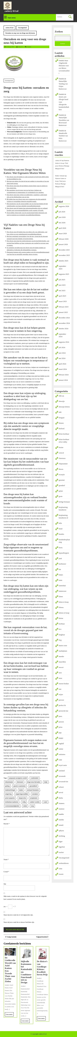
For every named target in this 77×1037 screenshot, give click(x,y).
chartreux (62, 458)
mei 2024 (62, 358)
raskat (61, 749)
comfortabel (34, 778)
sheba (61, 798)
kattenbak (62, 586)
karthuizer (62, 564)
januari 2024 (63, 380)
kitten (61, 596)
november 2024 (64, 323)
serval (61, 792)
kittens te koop (64, 613)
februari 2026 (63, 239)
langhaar (62, 635)
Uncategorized (22, 27)
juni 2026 (62, 217)
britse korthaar (64, 434)
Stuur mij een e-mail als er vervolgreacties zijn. (18, 915)
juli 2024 (62, 347)
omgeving (8, 794)
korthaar (62, 624)
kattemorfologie (10, 790)
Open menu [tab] (12, 17)
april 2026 (62, 228)
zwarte (61, 874)
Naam (6, 859)
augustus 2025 (64, 274)
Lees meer (10, 1015)
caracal (61, 453)
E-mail (6, 872)
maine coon (63, 646)
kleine (61, 618)
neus (60, 678)
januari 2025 (63, 312)
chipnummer (63, 464)
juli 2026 (62, 212)
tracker (61, 852)
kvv (60, 629)
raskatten (62, 754)
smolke (61, 820)
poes (60, 716)
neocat (61, 667)
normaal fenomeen (33, 790)
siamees (61, 803)
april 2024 (62, 364)
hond (60, 529)
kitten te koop (64, 602)
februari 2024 (63, 375)
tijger (61, 841)
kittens (61, 607)
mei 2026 (62, 223)
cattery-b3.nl (11, 11)
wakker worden (35, 802)
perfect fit (62, 705)
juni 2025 (62, 285)
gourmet (62, 480)
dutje (45, 782)
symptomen (33, 798)
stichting (62, 836)
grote (60, 496)
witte (60, 869)
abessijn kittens (64, 407)
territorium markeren (11, 802)
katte (60, 580)
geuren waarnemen (20, 786)
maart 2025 (63, 301)
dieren (61, 469)
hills (60, 523)
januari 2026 (63, 244)
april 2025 (62, 296)
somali (61, 825)
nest (60, 673)
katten (21, 790)
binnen (61, 423)
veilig (24, 802)
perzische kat (63, 711)
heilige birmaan (64, 502)
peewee (61, 700)
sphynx (61, 831)
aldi (60, 412)
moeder (61, 656)
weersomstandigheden (12, 806)
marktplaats (63, 651)
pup (60, 733)
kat (60, 569)
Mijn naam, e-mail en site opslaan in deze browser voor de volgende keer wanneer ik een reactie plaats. (25, 897)
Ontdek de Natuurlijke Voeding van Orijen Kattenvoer (63, 84)
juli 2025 (62, 280)
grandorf (62, 485)
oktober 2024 (63, 329)
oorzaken (35, 794)
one (60, 689)
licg (60, 640)
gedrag (7, 786)
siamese (61, 809)
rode (60, 760)
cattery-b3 (20, 47)
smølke (61, 814)
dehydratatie (9, 782)
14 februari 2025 (10, 47)
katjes (61, 575)
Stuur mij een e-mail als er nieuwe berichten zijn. (19, 922)
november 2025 (64, 255)
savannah (62, 776)
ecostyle (62, 475)
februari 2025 (63, 307)
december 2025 (64, 250)
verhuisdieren (64, 863)
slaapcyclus (22, 798)
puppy (61, 738)
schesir (61, 787)
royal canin (63, 765)
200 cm (61, 396)
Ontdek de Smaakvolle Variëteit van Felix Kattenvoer (63, 136)
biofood (61, 429)
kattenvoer (62, 591)
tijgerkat (62, 847)
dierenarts (20, 782)
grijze (61, 491)
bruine (61, 447)
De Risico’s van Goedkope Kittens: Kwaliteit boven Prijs (42, 968)
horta (60, 548)
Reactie (7, 824)
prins (60, 727)
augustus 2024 (64, 342)
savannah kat (63, 782)
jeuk (60, 558)
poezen (61, 722)
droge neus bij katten (33, 782)
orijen (61, 694)
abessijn (62, 401)
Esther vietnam (60, 176)
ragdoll (61, 743)
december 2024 (64, 318)
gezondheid (33, 786)
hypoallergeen (64, 553)
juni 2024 (62, 353)
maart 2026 (63, 233)
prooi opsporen (10, 798)
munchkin (62, 662)
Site (5, 884)
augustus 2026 (64, 206)
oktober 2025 (63, 261)
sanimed (62, 771)
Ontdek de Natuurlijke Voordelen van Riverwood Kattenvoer (64, 120)
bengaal (61, 418)
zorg (32, 806)
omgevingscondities (22, 794)
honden (61, 534)
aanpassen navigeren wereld (18, 778)
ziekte (25, 806)
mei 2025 (62, 291)
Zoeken (59, 31)
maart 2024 (63, 369)
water (45, 802)
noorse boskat (64, 684)
